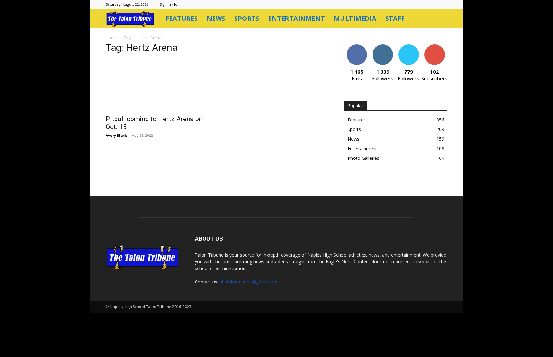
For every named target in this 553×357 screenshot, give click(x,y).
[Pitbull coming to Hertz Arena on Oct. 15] (157, 85)
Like (356, 46)
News (216, 18)
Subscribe (435, 46)
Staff (395, 18)
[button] (439, 19)
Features (181, 18)
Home (111, 38)
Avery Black (116, 135)
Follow (382, 46)
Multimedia (355, 18)
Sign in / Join (170, 4)
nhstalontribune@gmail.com (248, 282)
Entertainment (296, 18)
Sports (246, 18)
